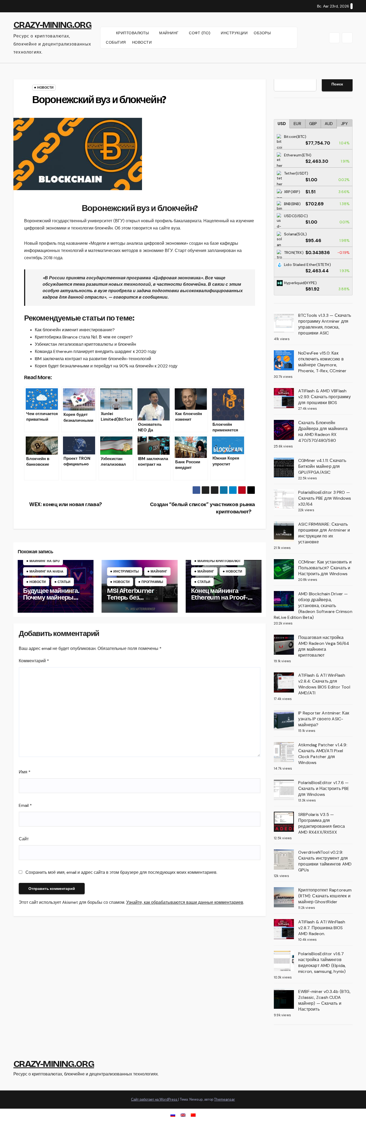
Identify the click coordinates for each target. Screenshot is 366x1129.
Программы (152, 582)
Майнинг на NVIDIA (46, 571)
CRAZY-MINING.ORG (52, 25)
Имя (25, 772)
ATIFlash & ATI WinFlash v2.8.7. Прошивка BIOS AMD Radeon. (321, 927)
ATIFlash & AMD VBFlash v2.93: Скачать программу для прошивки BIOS (324, 396)
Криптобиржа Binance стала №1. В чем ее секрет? (84, 337)
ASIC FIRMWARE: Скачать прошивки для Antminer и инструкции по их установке (324, 533)
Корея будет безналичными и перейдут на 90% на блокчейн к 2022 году (106, 366)
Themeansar (224, 1099)
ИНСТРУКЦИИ (234, 33)
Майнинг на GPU (44, 561)
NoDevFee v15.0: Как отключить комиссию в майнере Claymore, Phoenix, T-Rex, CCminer (322, 362)
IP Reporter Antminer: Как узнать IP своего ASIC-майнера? (323, 719)
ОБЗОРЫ (262, 33)
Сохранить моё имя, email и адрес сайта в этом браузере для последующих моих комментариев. (121, 872)
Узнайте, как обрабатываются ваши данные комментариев (184, 902)
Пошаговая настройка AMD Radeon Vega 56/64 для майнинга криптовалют (323, 646)
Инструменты (126, 571)
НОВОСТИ (142, 42)
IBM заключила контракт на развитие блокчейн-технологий (93, 359)
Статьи (64, 582)
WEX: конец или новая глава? (65, 504)
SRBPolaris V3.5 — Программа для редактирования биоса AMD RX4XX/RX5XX (321, 823)
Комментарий (34, 661)
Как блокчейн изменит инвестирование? (75, 330)
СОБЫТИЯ (116, 42)
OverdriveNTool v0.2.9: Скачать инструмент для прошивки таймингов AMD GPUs (325, 861)
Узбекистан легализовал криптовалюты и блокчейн (85, 344)
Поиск (337, 84)
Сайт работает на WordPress (154, 1099)
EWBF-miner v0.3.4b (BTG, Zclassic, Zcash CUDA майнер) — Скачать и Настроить (324, 1000)
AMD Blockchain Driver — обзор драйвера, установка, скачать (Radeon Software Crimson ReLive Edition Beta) (313, 605)
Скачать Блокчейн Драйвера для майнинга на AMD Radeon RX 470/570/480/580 (323, 431)
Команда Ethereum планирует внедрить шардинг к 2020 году (95, 351)
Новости (45, 87)
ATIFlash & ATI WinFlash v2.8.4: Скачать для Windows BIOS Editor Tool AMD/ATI (324, 684)
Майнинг (159, 571)
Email (25, 805)
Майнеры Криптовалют (219, 561)
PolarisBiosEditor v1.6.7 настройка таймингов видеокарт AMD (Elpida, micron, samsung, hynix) (322, 962)
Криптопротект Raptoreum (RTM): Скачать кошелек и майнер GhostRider (325, 896)
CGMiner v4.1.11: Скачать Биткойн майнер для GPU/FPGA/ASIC (322, 466)
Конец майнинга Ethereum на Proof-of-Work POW (223, 597)
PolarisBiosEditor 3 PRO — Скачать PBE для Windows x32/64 (324, 498)
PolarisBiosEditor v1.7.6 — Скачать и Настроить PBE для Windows (323, 788)
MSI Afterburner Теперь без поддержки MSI (130, 597)
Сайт (24, 839)
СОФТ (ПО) (200, 33)
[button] (334, 37)
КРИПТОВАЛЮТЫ (133, 33)
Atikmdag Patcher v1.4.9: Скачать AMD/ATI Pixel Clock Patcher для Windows (322, 753)
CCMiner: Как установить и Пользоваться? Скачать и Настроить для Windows (325, 568)
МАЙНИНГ (169, 33)
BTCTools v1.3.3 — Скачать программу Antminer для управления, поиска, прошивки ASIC (324, 324)
